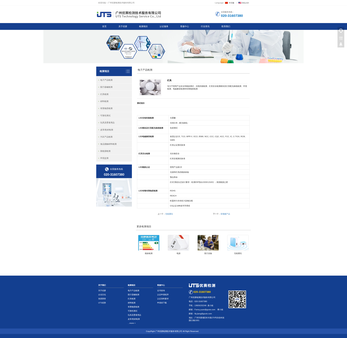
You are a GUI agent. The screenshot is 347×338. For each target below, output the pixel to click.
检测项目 (143, 26)
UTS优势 (102, 303)
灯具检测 (104, 94)
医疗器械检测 (106, 87)
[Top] (341, 45)
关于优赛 (122, 26)
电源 (178, 253)
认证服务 (164, 26)
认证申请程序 (163, 295)
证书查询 (161, 290)
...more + (132, 323)
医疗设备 (208, 253)
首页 (104, 26)
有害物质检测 (106, 108)
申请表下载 (162, 303)
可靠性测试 (105, 115)
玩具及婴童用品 (107, 122)
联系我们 (225, 26)
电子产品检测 (145, 69)
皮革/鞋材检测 (106, 130)
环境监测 (104, 158)
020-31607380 (202, 291)
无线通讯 (169, 214)
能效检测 (148, 253)
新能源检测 (105, 151)
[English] (243, 3)
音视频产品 (225, 214)
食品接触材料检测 (108, 144)
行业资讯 (205, 26)
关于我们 (102, 285)
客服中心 (184, 26)
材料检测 (104, 101)
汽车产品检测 (106, 137)
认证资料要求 (163, 299)
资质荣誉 (102, 299)
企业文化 (102, 295)
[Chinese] (230, 3)
